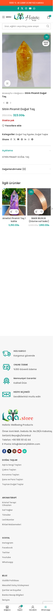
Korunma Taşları (10, 474)
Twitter (6, 552)
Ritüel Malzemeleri (11, 524)
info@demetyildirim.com (26, 444)
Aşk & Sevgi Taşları (11, 464)
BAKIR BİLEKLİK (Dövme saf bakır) (39, 220)
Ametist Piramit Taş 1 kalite (14, 220)
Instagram (7, 542)
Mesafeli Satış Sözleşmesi (15, 585)
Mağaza (18, 93)
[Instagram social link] (26, 8)
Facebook (7, 547)
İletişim (6, 600)
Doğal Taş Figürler (25, 134)
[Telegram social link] (32, 139)
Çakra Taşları (9, 469)
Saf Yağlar (7, 510)
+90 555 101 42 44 (21, 439)
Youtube (6, 557)
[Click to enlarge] (7, 83)
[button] (11, 211)
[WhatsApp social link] (34, 8)
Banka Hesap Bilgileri (13, 595)
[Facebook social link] (18, 8)
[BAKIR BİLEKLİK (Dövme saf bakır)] (39, 201)
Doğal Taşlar (41, 134)
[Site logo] (26, 16)
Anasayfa (7, 93)
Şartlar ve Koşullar (11, 590)
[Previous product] (4, 103)
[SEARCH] (48, 26)
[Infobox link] (18, 353)
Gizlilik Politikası (10, 580)
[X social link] (22, 8)
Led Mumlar (8, 519)
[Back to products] (7, 103)
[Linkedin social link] (25, 139)
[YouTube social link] (30, 8)
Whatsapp (7, 562)
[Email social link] (18, 139)
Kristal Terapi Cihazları (9, 503)
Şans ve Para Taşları (12, 479)
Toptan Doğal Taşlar (13, 484)
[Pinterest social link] (22, 139)
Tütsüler (6, 514)
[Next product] (10, 103)
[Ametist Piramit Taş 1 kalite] (14, 201)
